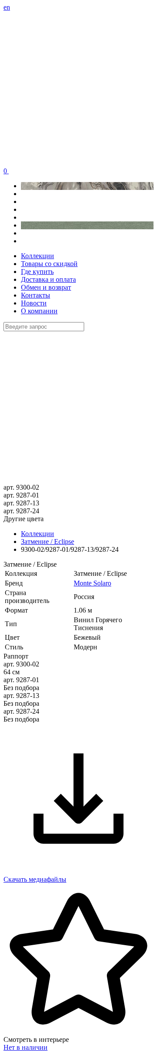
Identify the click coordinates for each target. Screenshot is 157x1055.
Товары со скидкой (49, 263)
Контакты (35, 295)
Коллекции (37, 255)
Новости (34, 303)
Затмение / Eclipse (47, 541)
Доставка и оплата (48, 279)
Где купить (37, 271)
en (6, 7)
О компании (39, 311)
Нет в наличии (25, 1047)
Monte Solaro (92, 583)
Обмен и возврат (46, 287)
